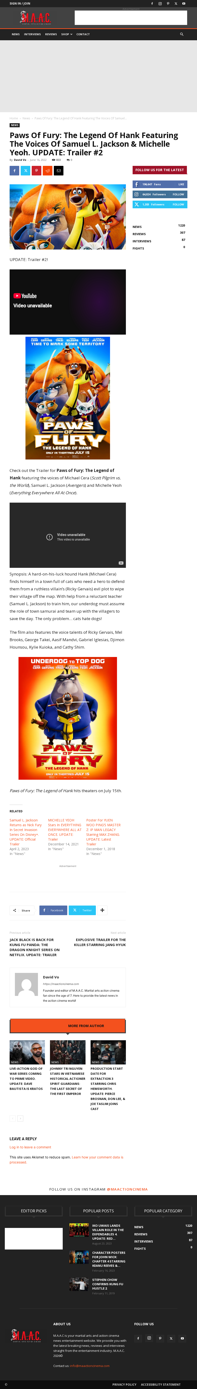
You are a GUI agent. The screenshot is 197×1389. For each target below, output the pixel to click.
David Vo (20, 160)
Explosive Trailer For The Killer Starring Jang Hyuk (100, 942)
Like (181, 184)
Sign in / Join (20, 3)
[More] (102, 910)
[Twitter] (175, 3)
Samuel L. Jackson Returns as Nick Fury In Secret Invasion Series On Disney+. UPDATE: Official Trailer (26, 832)
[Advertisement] (131, 18)
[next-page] (20, 1119)
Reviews (51, 34)
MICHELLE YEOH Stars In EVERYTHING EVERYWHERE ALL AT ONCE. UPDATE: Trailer (65, 830)
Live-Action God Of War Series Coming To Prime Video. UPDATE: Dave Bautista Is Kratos (26, 1078)
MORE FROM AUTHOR (86, 1025)
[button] (181, 34)
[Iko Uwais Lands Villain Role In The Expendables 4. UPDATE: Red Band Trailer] (79, 1230)
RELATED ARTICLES (47, 1025)
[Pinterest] (168, 3)
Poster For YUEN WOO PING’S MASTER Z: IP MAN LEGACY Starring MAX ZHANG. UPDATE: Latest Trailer (103, 832)
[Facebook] (152, 3)
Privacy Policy (124, 1385)
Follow (178, 194)
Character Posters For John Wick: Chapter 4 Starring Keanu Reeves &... (108, 1259)
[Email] (58, 170)
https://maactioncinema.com (61, 984)
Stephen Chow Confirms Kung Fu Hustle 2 (107, 1284)
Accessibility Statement (161, 1385)
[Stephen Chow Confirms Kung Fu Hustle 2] (79, 1284)
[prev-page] (13, 1119)
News (16, 34)
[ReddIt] (47, 170)
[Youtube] (183, 3)
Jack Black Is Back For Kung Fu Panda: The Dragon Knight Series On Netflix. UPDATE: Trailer (35, 947)
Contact (83, 34)
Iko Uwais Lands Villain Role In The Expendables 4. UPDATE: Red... (108, 1232)
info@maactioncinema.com (90, 1366)
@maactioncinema (127, 1189)
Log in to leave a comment (30, 1147)
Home (14, 118)
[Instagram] (160, 3)
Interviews (32, 34)
